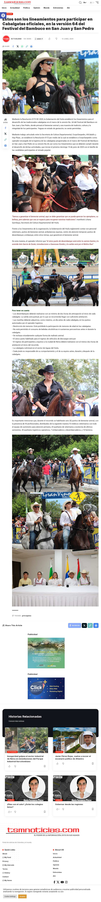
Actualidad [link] (7, 14)
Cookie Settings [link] (10, 896)
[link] (3, 15)
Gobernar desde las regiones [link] (69, 804)
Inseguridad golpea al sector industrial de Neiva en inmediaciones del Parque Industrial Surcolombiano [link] (25, 759)
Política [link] (59, 752)
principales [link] (26, 616)
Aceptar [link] (22, 896)
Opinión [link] (11, 800)
